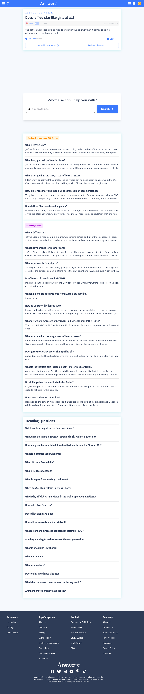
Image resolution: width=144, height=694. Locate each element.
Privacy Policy (109, 638)
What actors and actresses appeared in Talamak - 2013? (54, 530)
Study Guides (77, 638)
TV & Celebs (48, 13)
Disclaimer (107, 643)
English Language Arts (49, 643)
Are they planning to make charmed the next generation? (55, 539)
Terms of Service (110, 632)
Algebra (42, 622)
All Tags (10, 627)
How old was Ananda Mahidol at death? (46, 522)
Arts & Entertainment (33, 13)
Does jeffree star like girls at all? (49, 17)
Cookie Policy (109, 648)
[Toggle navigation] (3, 3)
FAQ (73, 648)
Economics (43, 658)
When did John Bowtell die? (39, 462)
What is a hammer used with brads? (43, 453)
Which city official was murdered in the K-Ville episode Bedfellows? (60, 496)
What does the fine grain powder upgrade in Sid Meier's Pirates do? (60, 436)
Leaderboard (12, 622)
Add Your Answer (96, 45)
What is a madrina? (35, 565)
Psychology (44, 648)
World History (45, 638)
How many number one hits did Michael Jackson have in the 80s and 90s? (63, 445)
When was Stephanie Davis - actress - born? (48, 488)
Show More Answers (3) (48, 45)
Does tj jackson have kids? (39, 513)
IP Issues (107, 653)
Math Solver (76, 643)
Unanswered (12, 632)
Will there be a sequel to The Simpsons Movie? (49, 428)
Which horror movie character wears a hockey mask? (53, 582)
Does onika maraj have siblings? (42, 573)
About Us (107, 622)
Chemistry (43, 627)
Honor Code (76, 627)
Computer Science (47, 653)
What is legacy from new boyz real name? (46, 479)
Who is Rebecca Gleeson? (38, 470)
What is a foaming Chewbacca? (41, 548)
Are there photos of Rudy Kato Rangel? (45, 590)
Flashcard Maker (78, 632)
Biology (42, 632)
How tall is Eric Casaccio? (38, 505)
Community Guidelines (81, 622)
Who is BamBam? (34, 556)
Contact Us (108, 627)
